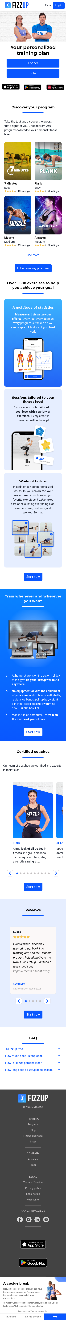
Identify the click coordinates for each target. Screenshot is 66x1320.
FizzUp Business (33, 1135)
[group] (17, 167)
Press (33, 1164)
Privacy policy (33, 1188)
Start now (33, 577)
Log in (58, 5)
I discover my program (33, 268)
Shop (33, 1141)
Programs (33, 1124)
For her (33, 63)
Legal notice (33, 1193)
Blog (33, 1130)
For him (33, 73)
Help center (33, 1199)
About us (33, 1159)
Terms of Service (33, 1182)
